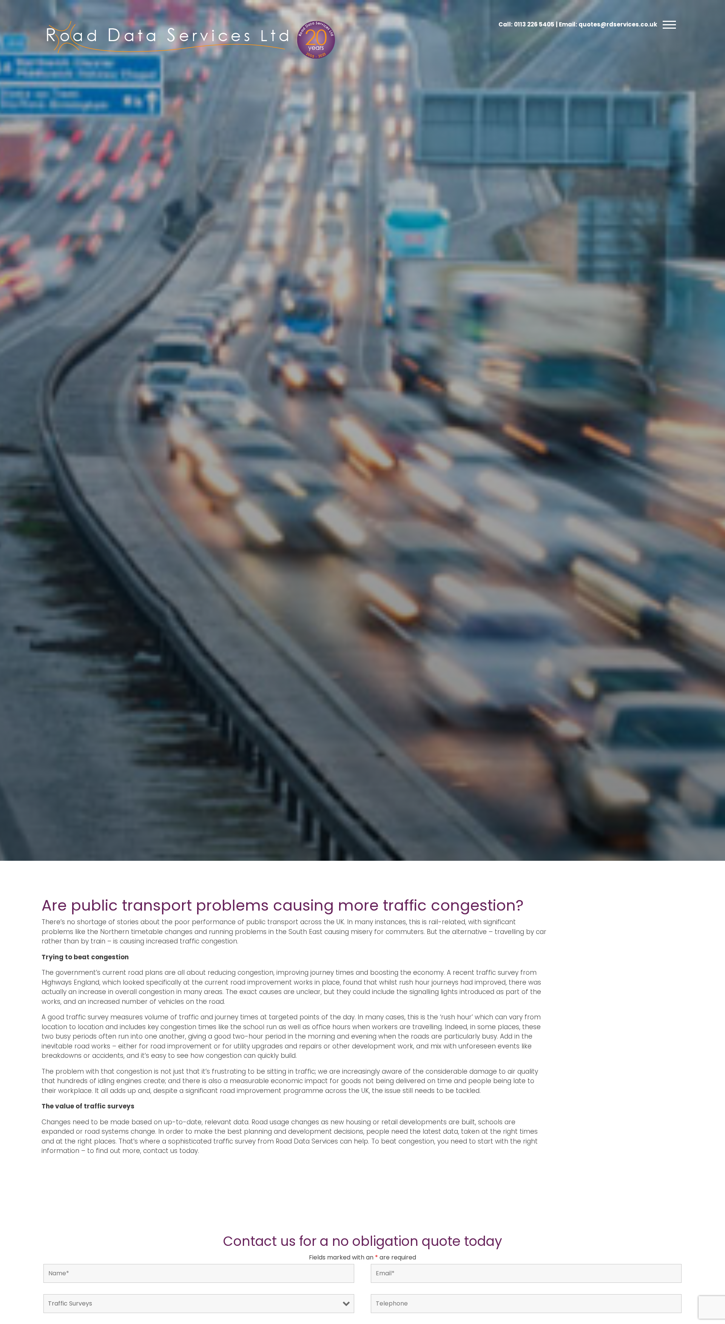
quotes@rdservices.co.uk (617, 24)
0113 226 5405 (534, 24)
